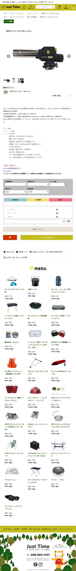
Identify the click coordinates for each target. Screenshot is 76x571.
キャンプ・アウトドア (17, 13)
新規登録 (66, 8)
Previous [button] (8, 56)
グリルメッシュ (10, 480)
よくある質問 (23, 257)
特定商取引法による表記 (49, 529)
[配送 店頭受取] (15, 192)
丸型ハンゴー (32, 289)
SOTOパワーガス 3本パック (20, 91)
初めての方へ (10, 252)
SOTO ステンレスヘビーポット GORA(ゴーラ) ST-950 (14, 426)
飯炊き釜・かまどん (12, 342)
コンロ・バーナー (32, 13)
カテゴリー (23, 8)
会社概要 (16, 529)
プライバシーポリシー (65, 529)
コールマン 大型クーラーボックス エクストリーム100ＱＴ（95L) (37, 344)
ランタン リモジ (57, 480)
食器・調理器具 (32, 17)
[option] (38, 56)
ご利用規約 (24, 529)
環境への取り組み (34, 529)
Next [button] (69, 56)
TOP (5, 13)
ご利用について (31, 8)
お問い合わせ (8, 529)
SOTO (12, 131)
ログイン (59, 8)
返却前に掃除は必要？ (56, 252)
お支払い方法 (10, 257)
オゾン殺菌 (8, 21)
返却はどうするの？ (38, 252)
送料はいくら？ (24, 252)
